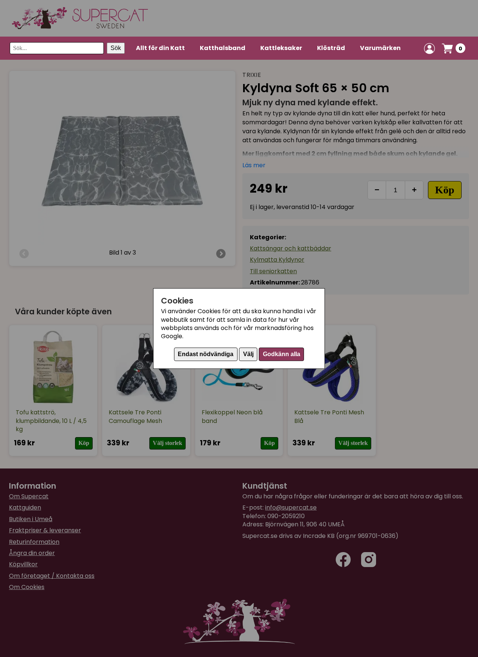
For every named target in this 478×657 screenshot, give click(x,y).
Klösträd (331, 48)
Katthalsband (222, 48)
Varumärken (380, 48)
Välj (248, 354)
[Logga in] (429, 49)
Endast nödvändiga (205, 354)
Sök (116, 48)
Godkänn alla (281, 354)
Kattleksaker (281, 48)
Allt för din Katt (160, 48)
